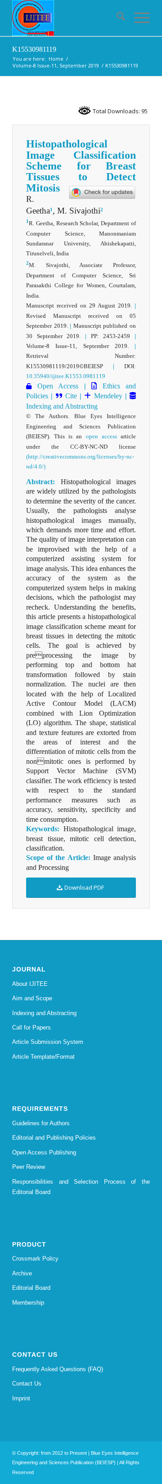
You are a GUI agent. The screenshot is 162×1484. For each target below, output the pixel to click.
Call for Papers (31, 1027)
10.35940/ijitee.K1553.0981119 (65, 376)
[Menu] (137, 18)
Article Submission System (47, 1041)
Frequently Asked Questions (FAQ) (57, 1369)
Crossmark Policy (35, 1258)
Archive (22, 1273)
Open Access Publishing (44, 1152)
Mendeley (106, 396)
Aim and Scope (32, 998)
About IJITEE (30, 983)
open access (101, 436)
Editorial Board (31, 1287)
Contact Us (26, 1383)
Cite (71, 396)
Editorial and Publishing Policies (54, 1137)
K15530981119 (34, 49)
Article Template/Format (43, 1056)
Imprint (21, 1398)
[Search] (116, 18)
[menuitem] (116, 18)
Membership (28, 1302)
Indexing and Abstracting (62, 406)
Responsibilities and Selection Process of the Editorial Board (81, 1186)
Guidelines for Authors (41, 1123)
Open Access (55, 386)
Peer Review (28, 1166)
